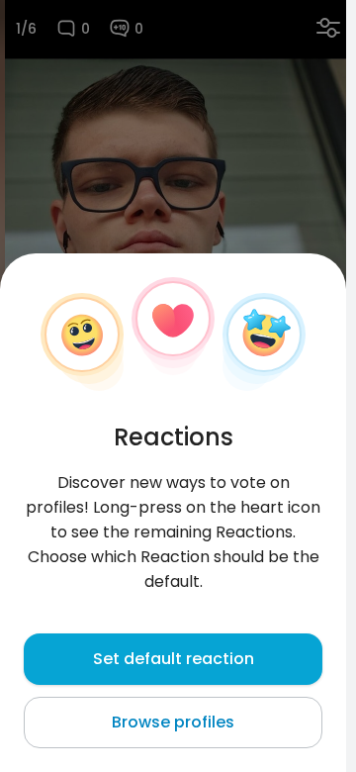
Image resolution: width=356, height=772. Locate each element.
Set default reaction (173, 658)
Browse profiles (173, 722)
